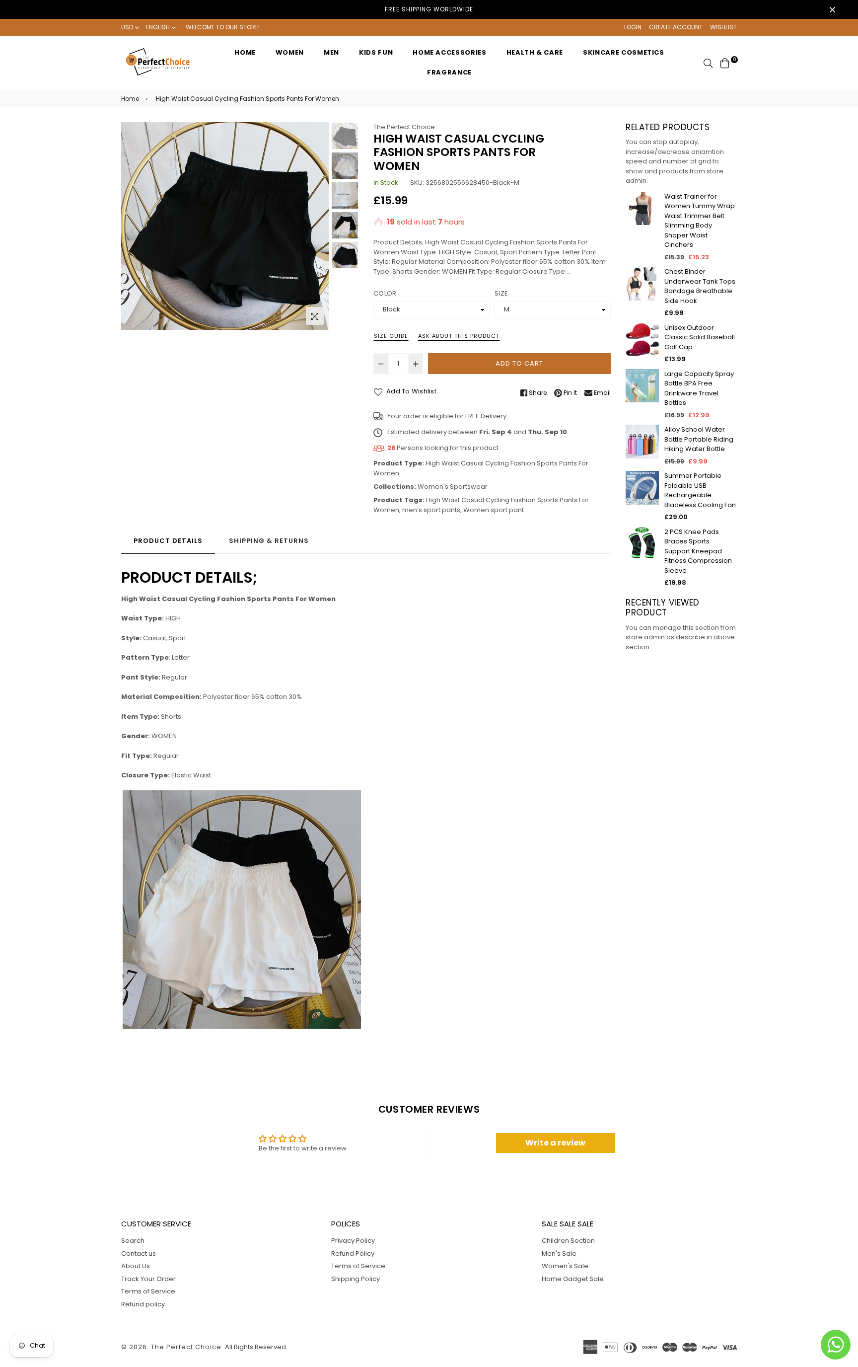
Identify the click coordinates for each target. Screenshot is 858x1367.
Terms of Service (148, 1291)
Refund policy (143, 1304)
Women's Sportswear (453, 486)
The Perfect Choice (404, 127)
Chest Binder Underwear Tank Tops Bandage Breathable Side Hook (699, 286)
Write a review (555, 1142)
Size (501, 293)
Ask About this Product (459, 336)
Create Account (676, 27)
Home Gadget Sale (573, 1279)
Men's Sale (559, 1253)
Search (132, 1240)
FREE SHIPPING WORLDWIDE (429, 9)
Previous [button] (133, 226)
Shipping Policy (355, 1279)
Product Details (168, 540)
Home (245, 52)
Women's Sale (565, 1266)
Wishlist (723, 27)
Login (633, 27)
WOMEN (290, 52)
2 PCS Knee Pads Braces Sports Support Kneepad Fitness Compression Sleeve (698, 551)
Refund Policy (352, 1253)
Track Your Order (148, 1279)
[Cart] (724, 62)
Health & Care (534, 52)
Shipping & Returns (269, 540)
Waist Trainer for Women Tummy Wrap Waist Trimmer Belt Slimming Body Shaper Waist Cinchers (699, 221)
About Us (135, 1266)
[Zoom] (315, 316)
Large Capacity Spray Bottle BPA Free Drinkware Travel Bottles (699, 388)
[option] (225, 226)
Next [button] (316, 226)
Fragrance (449, 72)
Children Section (568, 1240)
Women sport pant (493, 510)
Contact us (138, 1253)
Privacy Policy (353, 1240)
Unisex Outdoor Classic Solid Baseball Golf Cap (699, 337)
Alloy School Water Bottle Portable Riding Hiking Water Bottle (698, 439)
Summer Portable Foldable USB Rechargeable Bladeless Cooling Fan (700, 490)
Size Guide (391, 336)
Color (384, 293)
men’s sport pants (431, 510)
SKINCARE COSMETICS (623, 52)
